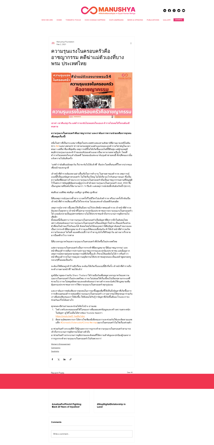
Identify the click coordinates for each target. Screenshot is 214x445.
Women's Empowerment (60, 344)
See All (130, 372)
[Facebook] (169, 10)
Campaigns (55, 348)
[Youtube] (183, 10)
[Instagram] (174, 10)
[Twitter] (178, 10)
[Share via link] (70, 359)
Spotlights (55, 351)
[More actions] (130, 43)
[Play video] (91, 95)
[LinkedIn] (164, 10)
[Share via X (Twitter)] (58, 359)
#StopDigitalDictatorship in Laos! (111, 405)
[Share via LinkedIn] (64, 359)
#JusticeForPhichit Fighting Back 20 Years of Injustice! (66, 405)
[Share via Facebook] (52, 359)
